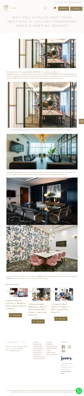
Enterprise (49, 344)
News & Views (51, 352)
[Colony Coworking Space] (9, 8)
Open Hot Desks (38, 348)
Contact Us (64, 342)
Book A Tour (63, 8)
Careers (49, 350)
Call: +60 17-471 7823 (60, 2)
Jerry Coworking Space (65, 372)
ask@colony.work (15, 350)
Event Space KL (38, 350)
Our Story (49, 342)
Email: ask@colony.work (75, 2)
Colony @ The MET (39, 358)
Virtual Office (37, 354)
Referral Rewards (51, 348)
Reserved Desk (37, 346)
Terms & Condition (52, 354)
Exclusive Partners (52, 346)
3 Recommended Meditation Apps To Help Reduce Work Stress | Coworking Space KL (37, 309)
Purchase (36, 342)
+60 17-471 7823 (22, 346)
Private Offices (37, 344)
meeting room (41, 276)
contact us (9, 278)
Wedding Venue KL (39, 356)
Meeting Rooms (38, 352)
